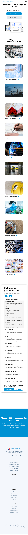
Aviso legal (14, 514)
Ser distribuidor (14, 495)
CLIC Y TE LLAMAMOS (14, 13)
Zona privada (14, 482)
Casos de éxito (14, 493)
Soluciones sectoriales (14, 477)
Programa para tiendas (14, 468)
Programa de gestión (14, 462)
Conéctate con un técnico (14, 484)
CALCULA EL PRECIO (14, 17)
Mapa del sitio (14, 506)
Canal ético (14, 508)
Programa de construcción (14, 466)
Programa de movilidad (14, 470)
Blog (14, 491)
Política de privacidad (14, 510)
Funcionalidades (14, 481)
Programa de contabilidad (14, 464)
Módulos (14, 479)
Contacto (14, 499)
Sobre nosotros (14, 497)
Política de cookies (14, 512)
